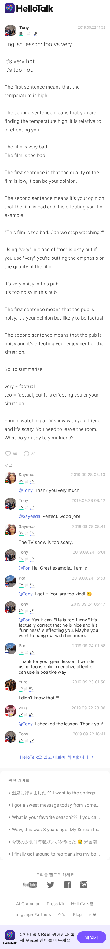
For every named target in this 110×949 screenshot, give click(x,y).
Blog (77, 914)
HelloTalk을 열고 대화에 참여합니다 (54, 757)
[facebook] (67, 884)
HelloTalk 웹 (82, 903)
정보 (93, 914)
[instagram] (83, 884)
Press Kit (55, 903)
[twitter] (50, 885)
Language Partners (32, 914)
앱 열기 (91, 937)
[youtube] (30, 885)
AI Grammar (28, 903)
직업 (62, 914)
